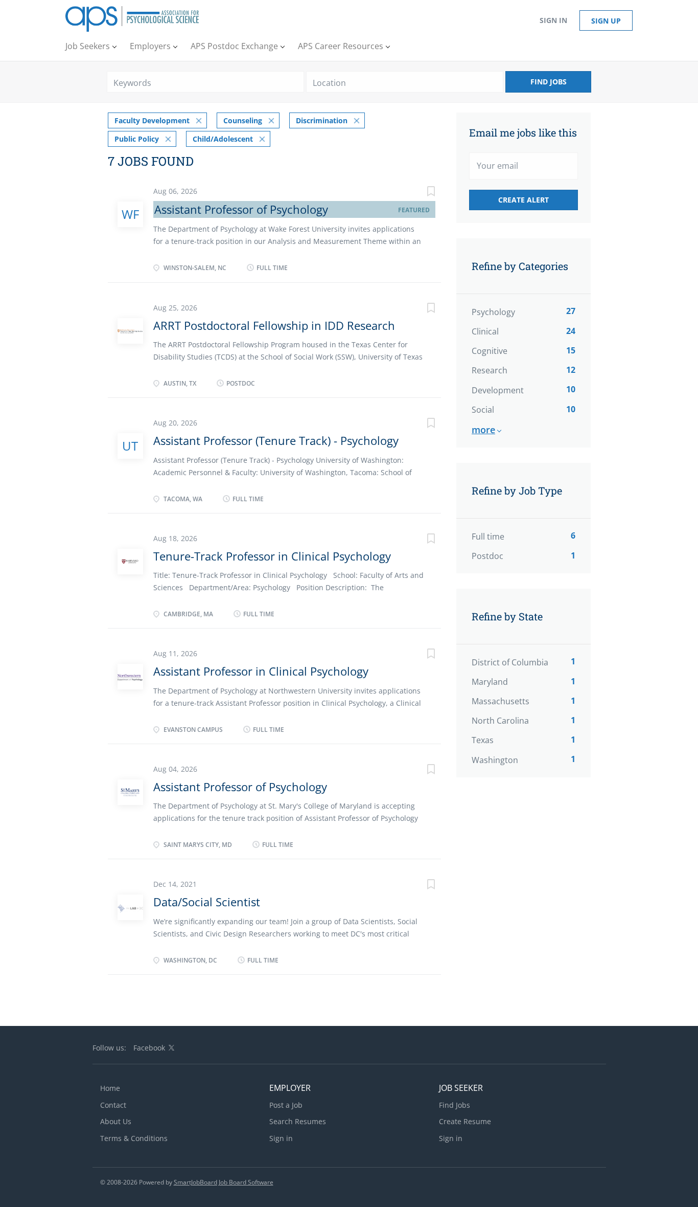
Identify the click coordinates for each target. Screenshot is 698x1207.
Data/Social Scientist (206, 901)
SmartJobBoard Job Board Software (223, 1182)
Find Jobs (548, 81)
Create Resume (465, 1121)
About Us (115, 1121)
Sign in (553, 20)
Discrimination (321, 120)
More (483, 429)
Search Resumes (297, 1121)
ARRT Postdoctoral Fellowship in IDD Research (274, 325)
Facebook (149, 1048)
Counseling (242, 120)
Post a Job (286, 1105)
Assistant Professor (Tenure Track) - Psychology (276, 440)
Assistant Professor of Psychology (241, 209)
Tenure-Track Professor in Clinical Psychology (272, 556)
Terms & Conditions (134, 1138)
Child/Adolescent (223, 139)
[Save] (420, 192)
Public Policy (136, 139)
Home (110, 1088)
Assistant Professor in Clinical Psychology (260, 671)
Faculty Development (152, 120)
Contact (113, 1105)
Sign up (606, 21)
